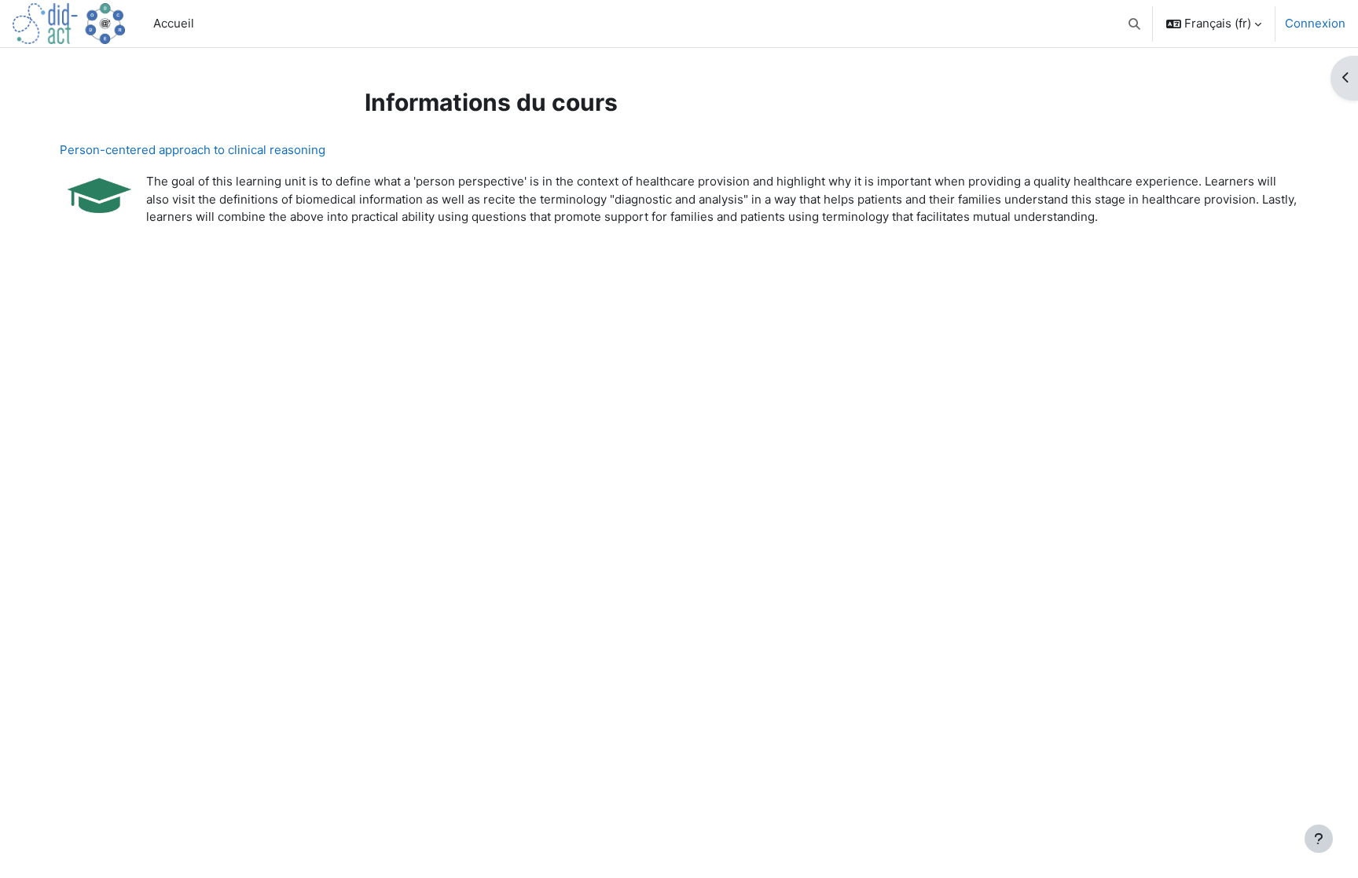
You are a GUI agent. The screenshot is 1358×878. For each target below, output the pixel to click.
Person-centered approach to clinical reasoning (192, 149)
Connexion (1315, 23)
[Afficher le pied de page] (1319, 839)
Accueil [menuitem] (173, 23)
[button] (1135, 23)
